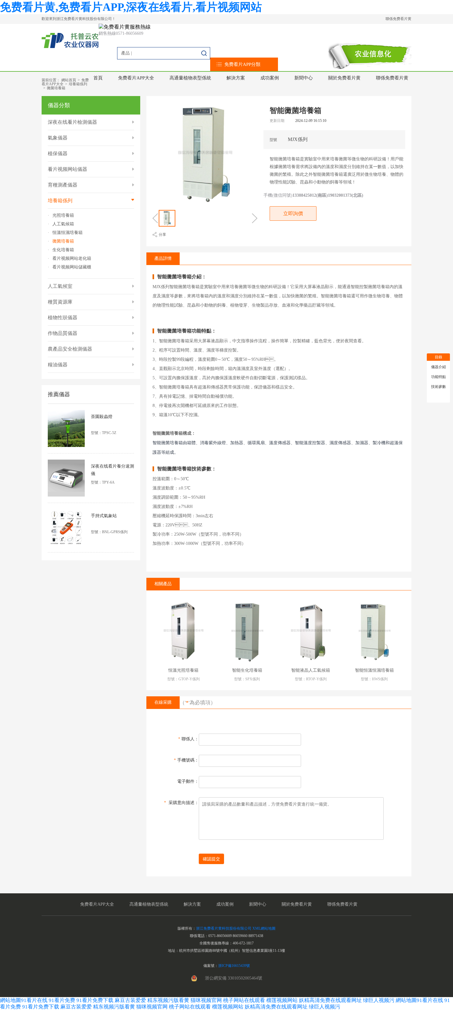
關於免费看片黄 (344, 77)
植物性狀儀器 (62, 317)
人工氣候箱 (63, 224)
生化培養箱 (63, 250)
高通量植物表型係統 (190, 77)
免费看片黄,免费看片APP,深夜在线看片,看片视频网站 (131, 7)
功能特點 (438, 377)
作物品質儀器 (62, 333)
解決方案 (235, 77)
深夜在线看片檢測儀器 (72, 122)
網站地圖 (10, 1000)
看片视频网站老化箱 (71, 258)
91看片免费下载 (94, 1000)
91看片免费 (62, 1000)
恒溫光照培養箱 (183, 670)
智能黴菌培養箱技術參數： (186, 468)
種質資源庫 (60, 301)
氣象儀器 (57, 137)
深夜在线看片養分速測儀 (112, 470)
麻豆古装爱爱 (130, 1000)
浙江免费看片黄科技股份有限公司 (223, 928)
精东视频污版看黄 (168, 1000)
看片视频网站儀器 (67, 169)
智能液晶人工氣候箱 (310, 670)
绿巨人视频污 (379, 1000)
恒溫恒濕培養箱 (67, 233)
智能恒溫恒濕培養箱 (374, 670)
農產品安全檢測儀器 (70, 349)
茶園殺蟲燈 (101, 416)
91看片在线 (34, 1000)
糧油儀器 (57, 364)
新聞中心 (303, 77)
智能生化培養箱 (247, 670)
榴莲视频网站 (282, 1000)
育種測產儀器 (62, 184)
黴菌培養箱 (56, 88)
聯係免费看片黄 (398, 19)
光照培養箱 (63, 215)
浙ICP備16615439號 (234, 966)
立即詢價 (293, 213)
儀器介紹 (438, 367)
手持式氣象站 (104, 515)
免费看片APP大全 (136, 77)
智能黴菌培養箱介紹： (181, 276)
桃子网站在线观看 (244, 1000)
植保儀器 (57, 153)
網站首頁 (68, 80)
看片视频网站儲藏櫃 (71, 267)
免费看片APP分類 (242, 64)
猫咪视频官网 (206, 1000)
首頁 (98, 77)
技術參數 (438, 386)
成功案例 (269, 77)
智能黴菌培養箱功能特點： (186, 330)
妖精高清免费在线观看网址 (330, 1000)
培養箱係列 (78, 84)
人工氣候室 (60, 286)
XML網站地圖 (263, 928)
